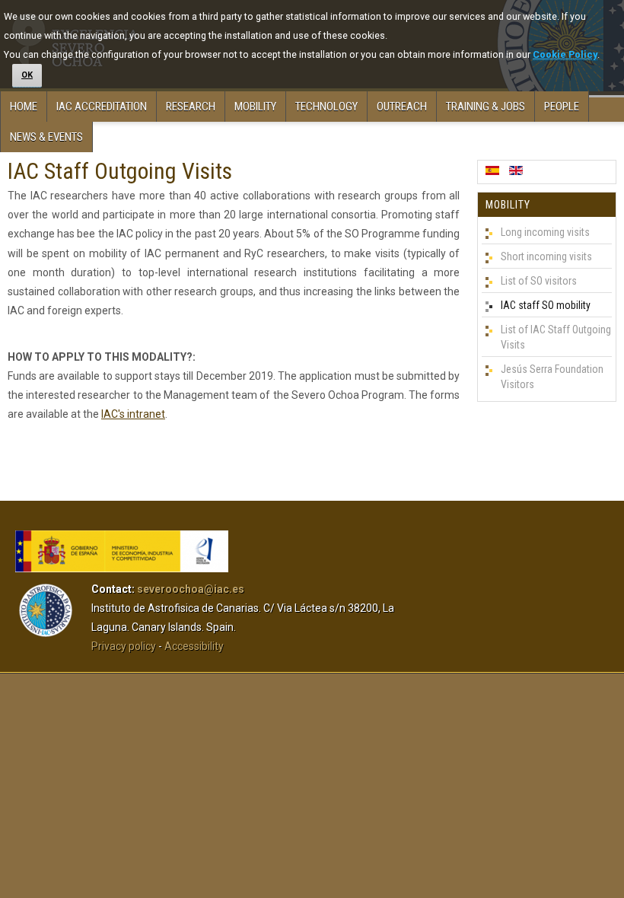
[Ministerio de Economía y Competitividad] (121, 568)
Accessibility (194, 646)
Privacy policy (123, 646)
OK (27, 75)
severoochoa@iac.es (190, 589)
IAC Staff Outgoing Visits (120, 171)
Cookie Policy (565, 54)
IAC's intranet (133, 414)
